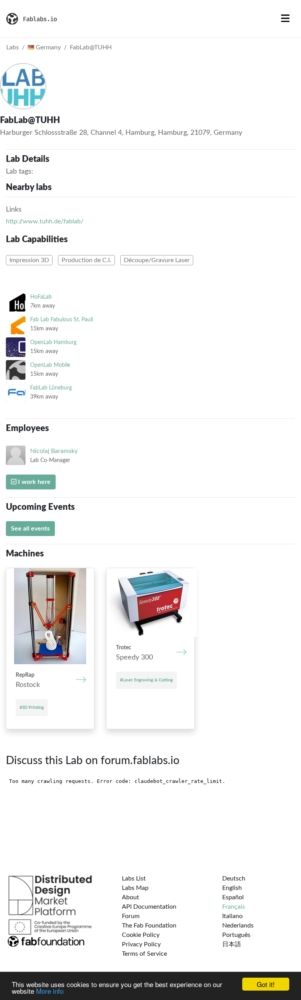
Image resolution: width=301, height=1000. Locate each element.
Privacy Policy (141, 944)
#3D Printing (32, 707)
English (232, 888)
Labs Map (135, 888)
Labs (12, 47)
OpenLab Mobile (50, 365)
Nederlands (238, 925)
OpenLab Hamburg (53, 342)
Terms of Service (144, 954)
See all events (30, 528)
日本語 (231, 944)
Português (236, 935)
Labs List (134, 878)
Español (233, 897)
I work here (33, 482)
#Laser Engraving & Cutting (146, 680)
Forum (131, 916)
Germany (47, 47)
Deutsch (233, 878)
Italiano (232, 916)
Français (233, 907)
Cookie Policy (141, 935)
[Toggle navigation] (285, 19)
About (130, 897)
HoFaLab (41, 297)
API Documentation (149, 907)
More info (49, 991)
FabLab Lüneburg (51, 388)
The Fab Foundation (149, 925)
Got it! (266, 984)
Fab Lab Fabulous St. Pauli (61, 319)
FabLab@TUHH (91, 47)
